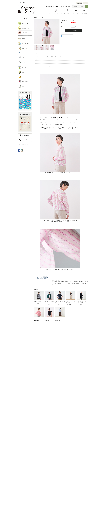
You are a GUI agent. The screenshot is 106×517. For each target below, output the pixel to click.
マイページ (85, 3)
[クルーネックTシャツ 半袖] (60, 295)
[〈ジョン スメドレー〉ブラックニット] (49, 312)
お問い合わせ (84, 13)
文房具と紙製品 (25, 81)
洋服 (42, 17)
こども (23, 76)
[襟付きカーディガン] (39, 295)
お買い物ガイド (67, 13)
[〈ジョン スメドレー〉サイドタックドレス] (81, 295)
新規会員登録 (79, 3)
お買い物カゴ (76, 13)
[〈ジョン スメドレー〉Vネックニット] (39, 312)
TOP (35, 17)
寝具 (23, 72)
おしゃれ (38, 17)
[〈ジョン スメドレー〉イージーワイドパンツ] (60, 312)
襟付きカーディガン (37, 301)
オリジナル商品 (25, 23)
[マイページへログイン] (25, 141)
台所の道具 (24, 38)
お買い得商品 (24, 32)
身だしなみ (24, 67)
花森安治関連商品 (25, 28)
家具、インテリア (25, 48)
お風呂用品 (24, 57)
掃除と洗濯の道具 (25, 53)
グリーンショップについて (56, 13)
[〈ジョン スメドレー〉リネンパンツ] (70, 295)
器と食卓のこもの (25, 43)
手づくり (23, 86)
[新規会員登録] (25, 136)
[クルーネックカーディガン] (49, 295)
